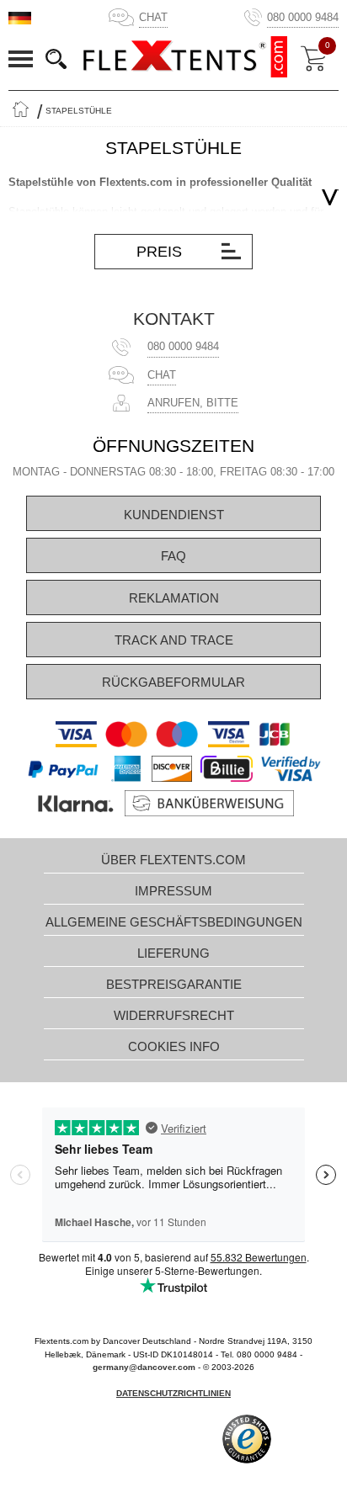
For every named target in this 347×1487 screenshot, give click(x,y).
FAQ (173, 556)
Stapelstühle (78, 110)
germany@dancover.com (144, 1367)
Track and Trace (174, 640)
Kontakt (174, 318)
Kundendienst (174, 514)
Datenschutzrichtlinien (173, 1393)
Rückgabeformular (173, 682)
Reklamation (174, 598)
